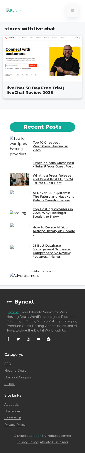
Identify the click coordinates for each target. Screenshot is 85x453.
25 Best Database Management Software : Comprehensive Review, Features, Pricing (52, 251)
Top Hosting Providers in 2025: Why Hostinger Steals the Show (53, 212)
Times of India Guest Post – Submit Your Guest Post (53, 165)
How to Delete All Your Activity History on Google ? (54, 231)
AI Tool (9, 384)
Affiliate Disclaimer (54, 442)
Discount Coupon (17, 377)
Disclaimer (12, 411)
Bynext (13, 312)
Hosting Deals (15, 371)
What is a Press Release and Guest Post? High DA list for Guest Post (53, 179)
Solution (35, 435)
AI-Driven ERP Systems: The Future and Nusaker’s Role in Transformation (53, 196)
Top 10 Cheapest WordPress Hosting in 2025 (50, 146)
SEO (7, 364)
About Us (11, 405)
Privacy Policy (15, 425)
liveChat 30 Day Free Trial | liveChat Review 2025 (36, 90)
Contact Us (12, 418)
